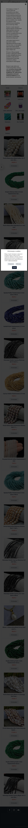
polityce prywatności (12, 260)
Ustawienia (11, 264)
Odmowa (18, 264)
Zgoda (14, 267)
